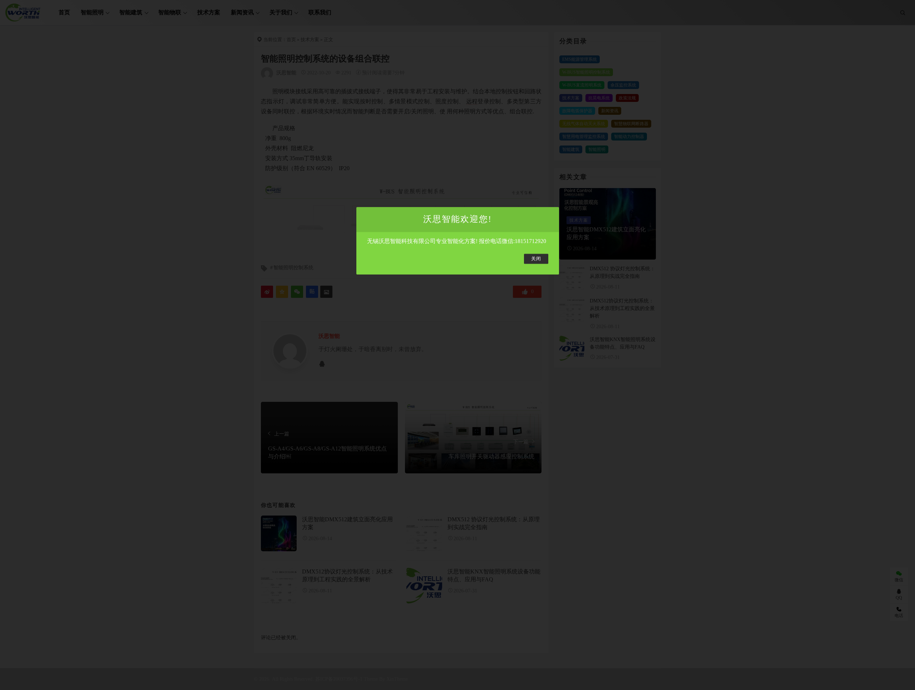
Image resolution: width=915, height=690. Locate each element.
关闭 (536, 258)
